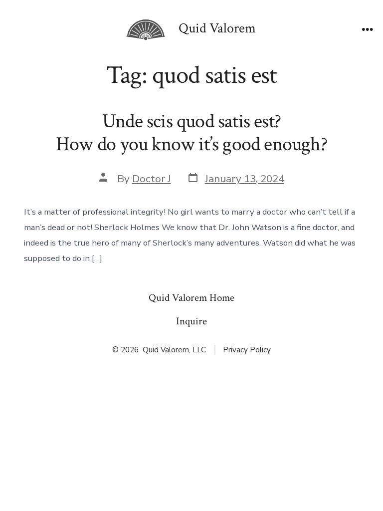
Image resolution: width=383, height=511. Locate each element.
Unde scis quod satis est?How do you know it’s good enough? (191, 132)
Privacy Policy (247, 350)
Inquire (191, 321)
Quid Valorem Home (191, 297)
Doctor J (151, 179)
